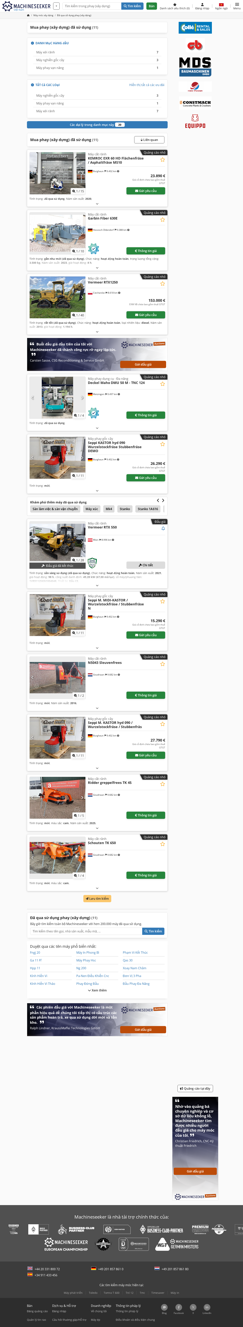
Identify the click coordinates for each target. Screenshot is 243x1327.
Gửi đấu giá (143, 364)
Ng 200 (81, 968)
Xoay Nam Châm (134, 968)
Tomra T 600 (111, 1293)
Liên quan (150, 140)
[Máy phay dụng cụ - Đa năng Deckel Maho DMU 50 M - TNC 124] (57, 398)
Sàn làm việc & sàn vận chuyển (55, 509)
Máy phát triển (73, 1293)
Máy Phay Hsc (86, 960)
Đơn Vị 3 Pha (132, 976)
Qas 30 (128, 960)
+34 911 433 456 (46, 1275)
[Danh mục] (56, 6)
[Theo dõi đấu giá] (163, 528)
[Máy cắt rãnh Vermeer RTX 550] (57, 542)
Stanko (125, 509)
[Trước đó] (32, 173)
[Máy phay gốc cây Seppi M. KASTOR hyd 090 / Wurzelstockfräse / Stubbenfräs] (57, 738)
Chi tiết (147, 565)
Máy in (175, 1293)
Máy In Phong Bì (87, 952)
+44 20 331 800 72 (47, 1269)
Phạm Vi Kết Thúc (135, 952)
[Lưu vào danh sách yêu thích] (162, 159)
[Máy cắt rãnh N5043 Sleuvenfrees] (57, 677)
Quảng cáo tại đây (197, 1088)
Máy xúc (92, 509)
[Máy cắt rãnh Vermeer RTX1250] (57, 297)
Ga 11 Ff (35, 960)
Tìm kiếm (134, 6)
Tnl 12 (129, 1293)
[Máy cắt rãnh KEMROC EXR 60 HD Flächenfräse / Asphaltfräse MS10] (57, 173)
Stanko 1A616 (148, 509)
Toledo (93, 1293)
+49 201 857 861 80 (175, 1269)
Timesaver (157, 1293)
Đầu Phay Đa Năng (136, 984)
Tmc (142, 1293)
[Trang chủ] (28, 15)
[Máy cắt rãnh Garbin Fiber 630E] (57, 233)
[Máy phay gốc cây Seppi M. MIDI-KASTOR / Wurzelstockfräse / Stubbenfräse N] (57, 615)
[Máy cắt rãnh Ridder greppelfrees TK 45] (57, 798)
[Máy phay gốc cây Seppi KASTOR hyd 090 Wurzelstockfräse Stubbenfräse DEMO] (57, 458)
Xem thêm (99, 990)
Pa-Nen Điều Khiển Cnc (92, 976)
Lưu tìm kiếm (98, 899)
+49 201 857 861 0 (110, 1269)
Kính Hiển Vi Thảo (42, 984)
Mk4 (109, 509)
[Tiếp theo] (82, 173)
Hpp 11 (35, 968)
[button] (237, 6)
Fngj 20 (35, 952)
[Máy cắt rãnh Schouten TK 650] (57, 858)
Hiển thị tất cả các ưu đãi (146, 85)
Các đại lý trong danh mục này (96, 125)
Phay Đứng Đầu (87, 984)
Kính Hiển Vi (38, 976)
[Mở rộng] (97, 204)
